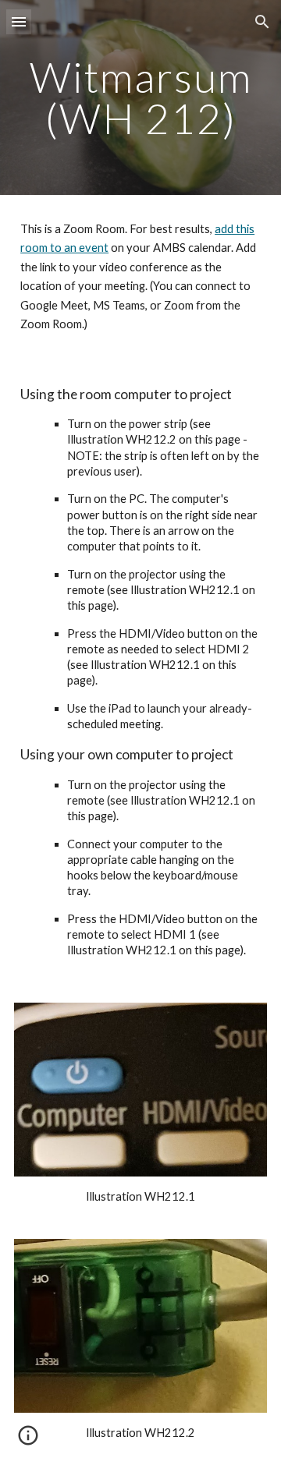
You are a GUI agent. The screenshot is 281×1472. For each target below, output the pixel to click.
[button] (18, 21)
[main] (140, 98)
